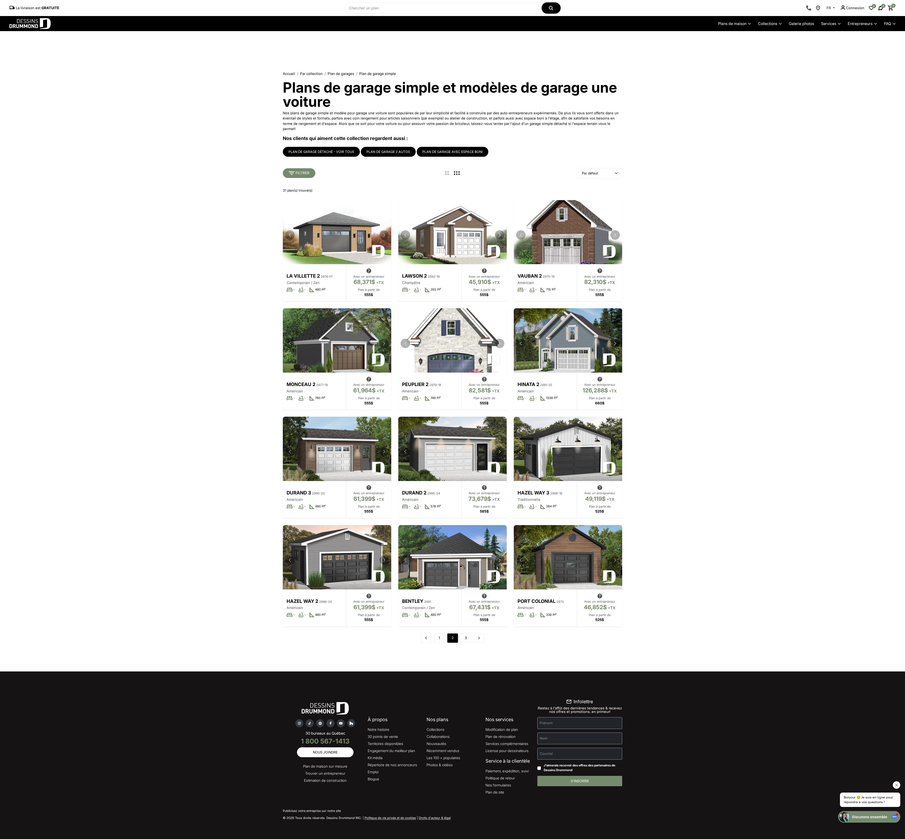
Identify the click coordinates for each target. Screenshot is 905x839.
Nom (543, 738)
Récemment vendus (443, 751)
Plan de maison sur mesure (325, 766)
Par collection (311, 73)
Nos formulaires (498, 785)
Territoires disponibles (385, 743)
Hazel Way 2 (302, 601)
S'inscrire (580, 781)
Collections (767, 23)
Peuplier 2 (415, 384)
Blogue (373, 779)
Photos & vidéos (440, 765)
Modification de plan (501, 729)
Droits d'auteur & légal (435, 818)
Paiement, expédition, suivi (507, 771)
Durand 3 (299, 493)
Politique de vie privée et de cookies (390, 818)
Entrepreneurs (860, 23)
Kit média (375, 758)
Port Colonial (536, 601)
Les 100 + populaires (443, 758)
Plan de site (494, 792)
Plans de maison (732, 23)
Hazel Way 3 (533, 493)
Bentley (412, 601)
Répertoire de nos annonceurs (392, 765)
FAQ (887, 23)
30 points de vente (383, 736)
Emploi (373, 772)
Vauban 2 (530, 276)
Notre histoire (378, 729)
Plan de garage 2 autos (388, 152)
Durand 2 (414, 493)
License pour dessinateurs (507, 751)
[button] (384, 235)
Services (828, 23)
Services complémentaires (506, 743)
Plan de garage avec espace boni (452, 152)
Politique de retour (500, 778)
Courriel (546, 753)
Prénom (546, 723)
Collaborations (438, 736)
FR (829, 8)
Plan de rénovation (500, 736)
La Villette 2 (303, 276)
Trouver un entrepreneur (325, 773)
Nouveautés (436, 743)
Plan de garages (341, 73)
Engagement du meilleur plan (391, 751)
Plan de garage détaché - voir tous (321, 152)
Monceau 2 (301, 384)
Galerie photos (801, 23)
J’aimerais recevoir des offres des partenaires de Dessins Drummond (579, 767)
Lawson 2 (414, 276)
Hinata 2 (528, 384)
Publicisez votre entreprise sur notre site (312, 811)
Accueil (289, 73)
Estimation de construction (325, 780)
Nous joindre (325, 752)
